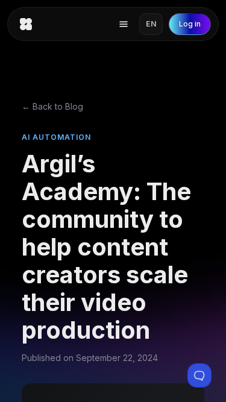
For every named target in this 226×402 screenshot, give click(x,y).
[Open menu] (123, 24)
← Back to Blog (52, 106)
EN (151, 23)
